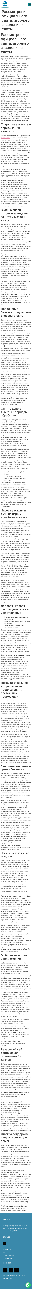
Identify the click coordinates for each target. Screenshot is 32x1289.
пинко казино (5, 138)
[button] (29, 4)
